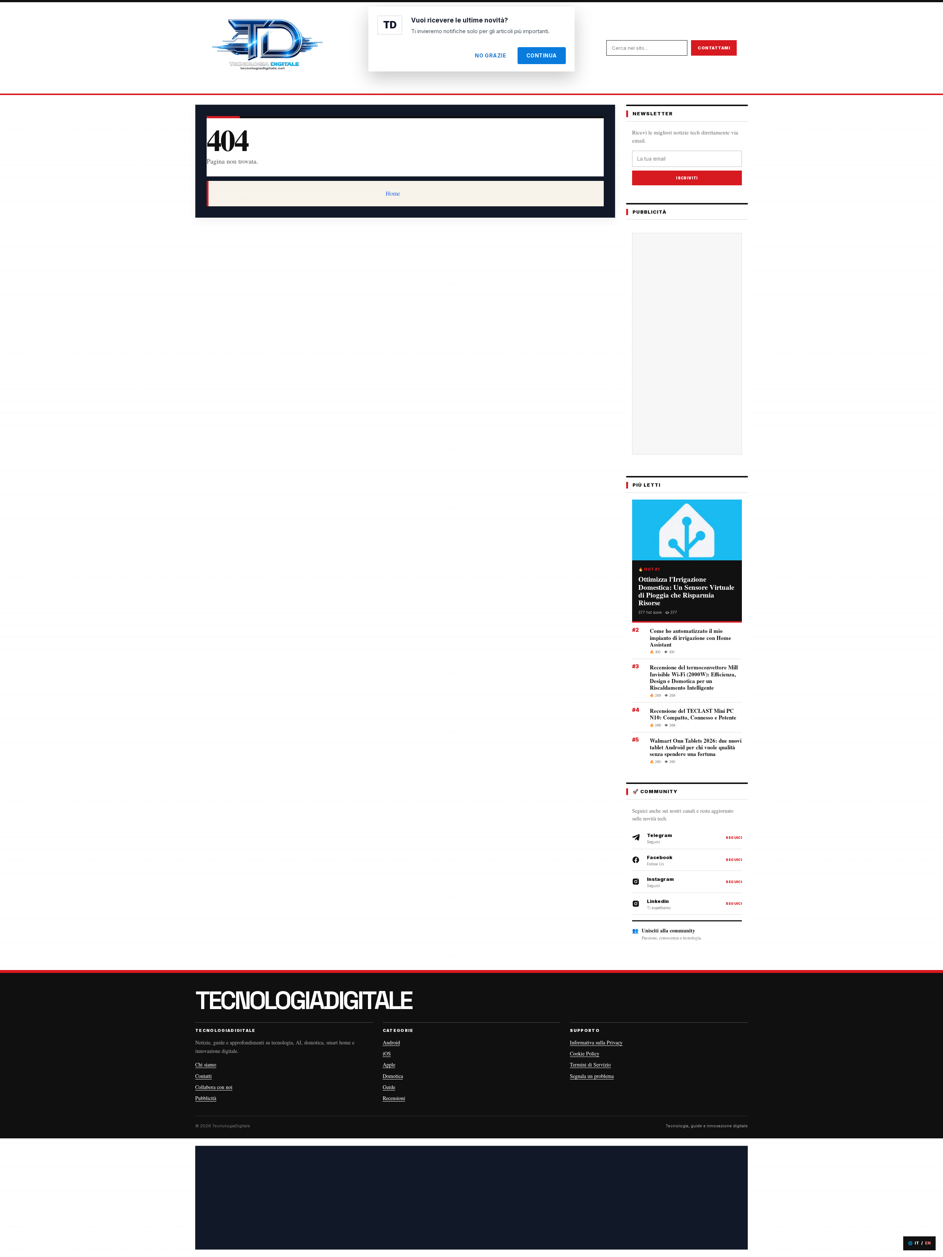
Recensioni (394, 1098)
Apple (389, 1064)
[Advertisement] (687, 343)
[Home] (267, 47)
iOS (387, 1053)
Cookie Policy (584, 1053)
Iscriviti (687, 178)
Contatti (203, 1075)
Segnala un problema (592, 1075)
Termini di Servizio (590, 1064)
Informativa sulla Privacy (596, 1042)
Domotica (393, 1075)
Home (393, 193)
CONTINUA (541, 55)
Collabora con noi (213, 1086)
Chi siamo (205, 1064)
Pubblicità (205, 1098)
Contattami (714, 47)
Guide (389, 1086)
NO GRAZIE (490, 55)
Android (391, 1042)
